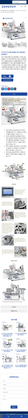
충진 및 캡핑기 (12, 10)
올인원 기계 (5, 10)
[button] (2, 89)
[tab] (14, 94)
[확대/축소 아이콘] (25, 17)
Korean (17, 2)
